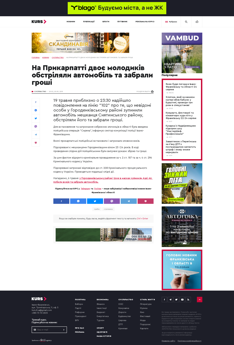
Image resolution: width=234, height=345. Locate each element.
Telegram (85, 189)
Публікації (88, 22)
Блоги (106, 22)
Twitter (97, 189)
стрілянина (108, 209)
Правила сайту (168, 341)
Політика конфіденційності (189, 341)
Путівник (122, 22)
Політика (80, 300)
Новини (71, 22)
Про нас (79, 328)
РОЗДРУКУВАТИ (143, 91)
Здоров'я (102, 332)
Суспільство (40, 91)
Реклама (79, 332)
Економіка (102, 300)
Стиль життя (147, 300)
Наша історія (104, 336)
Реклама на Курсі (145, 22)
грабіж (97, 209)
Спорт (100, 328)
